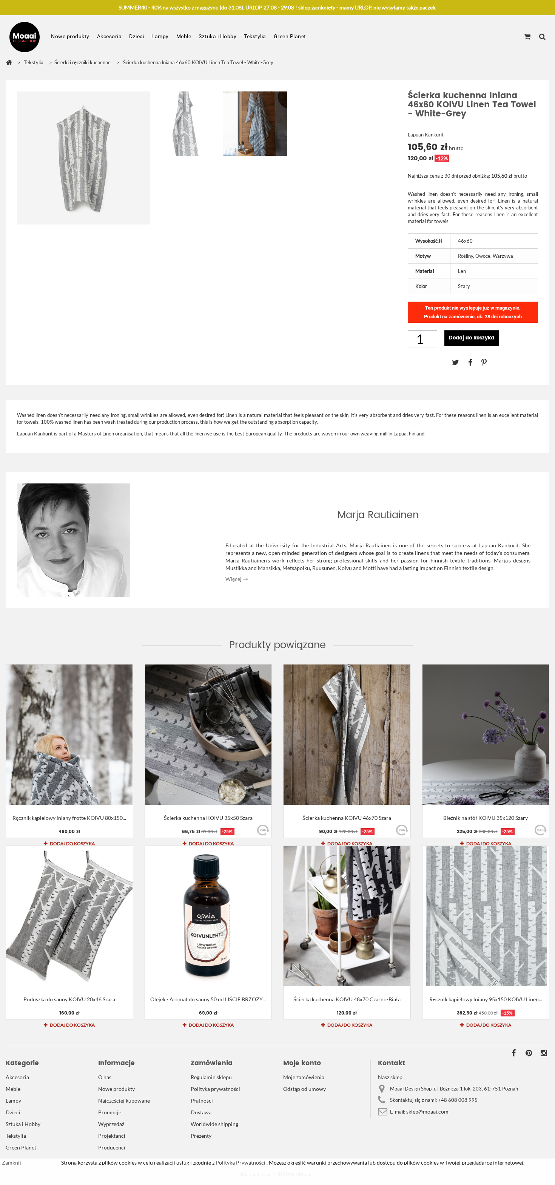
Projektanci (111, 1135)
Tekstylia (255, 36)
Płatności (202, 1100)
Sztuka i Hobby (217, 36)
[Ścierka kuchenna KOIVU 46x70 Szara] (347, 735)
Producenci (111, 1147)
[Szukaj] (542, 37)
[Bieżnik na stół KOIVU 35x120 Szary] (485, 735)
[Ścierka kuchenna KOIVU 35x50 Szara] (208, 735)
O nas (104, 1077)
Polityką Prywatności (239, 1162)
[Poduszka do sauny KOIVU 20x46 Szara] (69, 916)
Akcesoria (109, 36)
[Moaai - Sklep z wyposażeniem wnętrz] (24, 37)
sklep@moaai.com (427, 1111)
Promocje (109, 1112)
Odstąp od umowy (304, 1089)
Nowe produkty (70, 36)
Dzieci (136, 36)
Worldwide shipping (214, 1124)
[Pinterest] (487, 362)
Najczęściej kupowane (124, 1100)
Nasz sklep (390, 1077)
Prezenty (201, 1135)
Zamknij (11, 1162)
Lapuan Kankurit (426, 135)
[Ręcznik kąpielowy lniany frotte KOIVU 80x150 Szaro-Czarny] (69, 735)
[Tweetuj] (460, 362)
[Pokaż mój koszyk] (527, 37)
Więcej (234, 579)
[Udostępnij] (474, 362)
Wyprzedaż (111, 1124)
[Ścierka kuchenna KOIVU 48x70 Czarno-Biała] (347, 916)
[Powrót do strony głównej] (9, 62)
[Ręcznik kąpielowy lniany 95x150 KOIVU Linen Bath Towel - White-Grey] (485, 916)
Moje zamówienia (303, 1077)
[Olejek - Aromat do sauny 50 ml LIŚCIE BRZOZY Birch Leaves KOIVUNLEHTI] (208, 916)
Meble (183, 36)
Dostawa (201, 1112)
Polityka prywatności (215, 1089)
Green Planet (290, 36)
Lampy (160, 36)
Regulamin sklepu (211, 1077)
